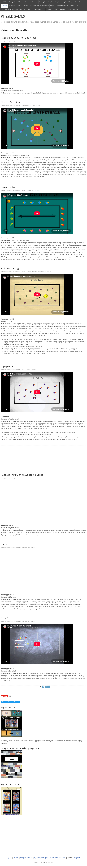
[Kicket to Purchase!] (11, 764)
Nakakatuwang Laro (62, 6)
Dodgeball (12, 6)
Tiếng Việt (77, 858)
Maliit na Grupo (6, 9)
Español (30, 858)
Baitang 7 (63, 2)
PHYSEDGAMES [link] (13, 16)
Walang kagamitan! (72, 9)
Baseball (77, 2)
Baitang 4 (42, 2)
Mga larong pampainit (18, 9)
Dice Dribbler (8, 187)
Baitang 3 (35, 2)
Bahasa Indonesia (55, 858)
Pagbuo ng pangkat (39, 9)
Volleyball (62, 9)
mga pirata (7, 366)
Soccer (56, 9)
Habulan (52, 6)
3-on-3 (4, 618)
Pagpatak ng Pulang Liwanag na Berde (22, 474)
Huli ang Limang (10, 268)
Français (23, 858)
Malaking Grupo (74, 6)
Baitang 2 (27, 2)
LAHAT (4, 2)
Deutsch (16, 858)
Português (44, 858)
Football (26, 6)
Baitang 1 (20, 2)
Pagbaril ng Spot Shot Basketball (18, 37)
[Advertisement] (43, 458)
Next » (48, 687)
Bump (4, 544)
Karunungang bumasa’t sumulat (39, 6)
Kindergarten (12, 2)
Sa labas (49, 9)
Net (29, 9)
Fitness (19, 6)
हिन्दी (64, 858)
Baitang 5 (49, 2)
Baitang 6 (56, 2)
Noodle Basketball (11, 102)
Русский (37, 858)
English (9, 858)
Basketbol (4, 6)
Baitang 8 (70, 2)
